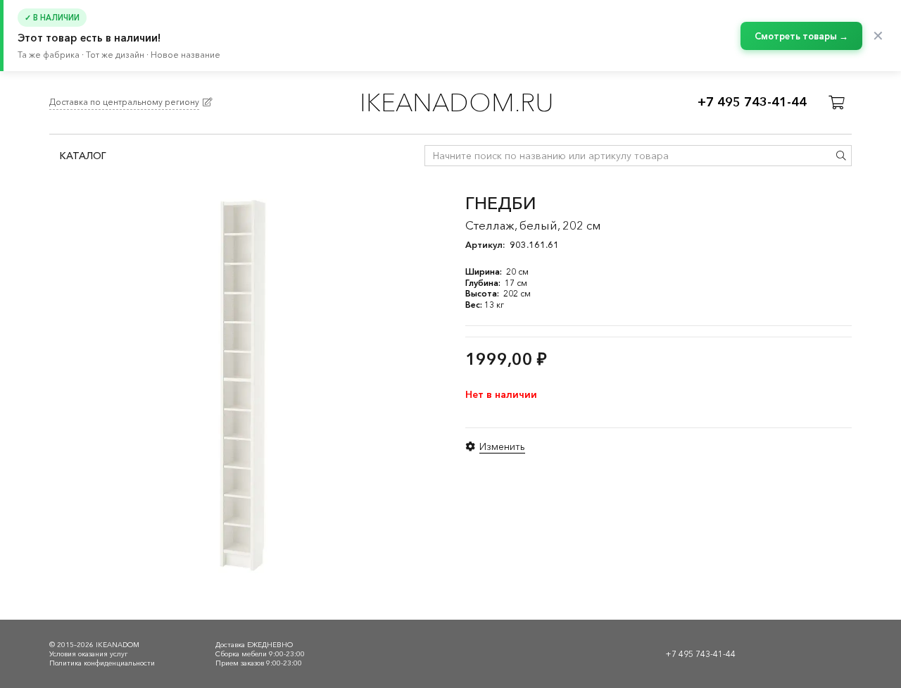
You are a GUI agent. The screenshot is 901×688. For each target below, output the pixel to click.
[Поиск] (841, 155)
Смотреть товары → (801, 36)
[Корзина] (836, 103)
